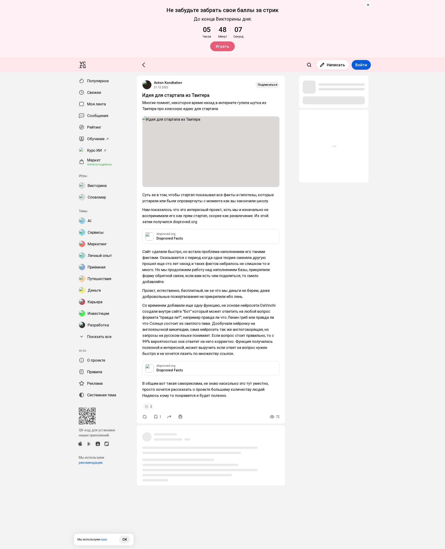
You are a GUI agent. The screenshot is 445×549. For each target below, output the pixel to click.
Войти (361, 65)
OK (124, 539)
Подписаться (267, 84)
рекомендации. (91, 463)
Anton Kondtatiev (168, 83)
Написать (336, 65)
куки (104, 539)
